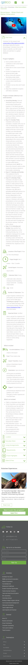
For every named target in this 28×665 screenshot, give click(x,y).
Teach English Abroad (7, 607)
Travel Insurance (6, 630)
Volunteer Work (10, 441)
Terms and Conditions (7, 628)
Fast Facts (9, 37)
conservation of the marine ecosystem (13, 43)
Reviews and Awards (7, 620)
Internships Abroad (7, 598)
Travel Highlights (12, 456)
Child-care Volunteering (7, 605)
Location (8, 437)
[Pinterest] (10, 531)
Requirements (11, 450)
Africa (6, 7)
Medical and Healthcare (8, 586)
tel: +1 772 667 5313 (11, 539)
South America (7, 656)
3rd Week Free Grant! (7, 576)
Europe (5, 653)
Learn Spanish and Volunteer (9, 610)
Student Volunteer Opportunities (10, 588)
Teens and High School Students (10, 593)
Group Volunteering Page (13, 307)
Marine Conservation (7, 581)
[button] (14, 38)
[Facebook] (3, 531)
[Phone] (16, 2)
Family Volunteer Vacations (9, 591)
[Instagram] (14, 531)
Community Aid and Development (10, 603)
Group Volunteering (7, 623)
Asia (4, 644)
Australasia (6, 647)
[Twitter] (7, 531)
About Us (4, 618)
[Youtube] (18, 531)
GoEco (2, 7)
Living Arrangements (12, 445)
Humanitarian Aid (6, 584)
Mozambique (11, 7)
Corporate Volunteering (8, 625)
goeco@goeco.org (11, 536)
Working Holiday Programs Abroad (10, 600)
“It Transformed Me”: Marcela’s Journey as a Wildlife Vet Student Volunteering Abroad (13, 492)
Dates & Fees (10, 460)
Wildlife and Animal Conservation (10, 579)
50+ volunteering (6, 595)
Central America (7, 650)
